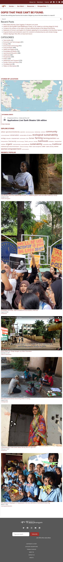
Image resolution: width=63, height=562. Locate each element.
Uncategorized (7, 64)
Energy (5, 44)
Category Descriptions (31, 546)
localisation (51, 141)
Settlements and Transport (11, 60)
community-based (5, 135)
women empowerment (11, 149)
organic (9, 144)
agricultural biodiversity (13, 132)
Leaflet (48, 110)
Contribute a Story (31, 543)
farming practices (49, 138)
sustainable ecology (47, 144)
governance (31, 141)
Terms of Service (31, 549)
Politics (5, 58)
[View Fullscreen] (60, 82)
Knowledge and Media (9, 51)
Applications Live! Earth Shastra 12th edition (27, 120)
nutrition (3, 144)
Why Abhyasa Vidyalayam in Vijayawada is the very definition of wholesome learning (25, 503)
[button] (48, 6)
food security (12, 141)
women (56, 146)
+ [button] (3, 82)
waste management (36, 146)
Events (47, 2)
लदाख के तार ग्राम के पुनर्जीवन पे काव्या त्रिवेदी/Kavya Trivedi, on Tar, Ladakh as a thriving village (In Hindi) (30, 26)
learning (35, 141)
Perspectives (42, 6)
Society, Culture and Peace (11, 62)
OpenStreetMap (54, 110)
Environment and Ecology (10, 46)
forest (26, 141)
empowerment (15, 138)
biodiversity (37, 132)
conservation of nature (26, 135)
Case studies (7, 40)
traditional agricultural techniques (10, 146)
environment (23, 138)
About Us (32, 2)
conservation (14, 135)
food (58, 138)
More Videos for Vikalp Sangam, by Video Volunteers (16, 351)
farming (39, 138)
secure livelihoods (25, 144)
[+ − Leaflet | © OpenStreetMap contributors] (31, 95)
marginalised (58, 141)
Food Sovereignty (20, 141)
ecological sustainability (45, 134)
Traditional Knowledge (24, 146)
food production (4, 141)
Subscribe (34, 534)
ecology (3, 138)
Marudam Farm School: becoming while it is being (15, 398)
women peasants (25, 149)
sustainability (36, 144)
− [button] (3, 85)
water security (50, 146)
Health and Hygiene (9, 49)
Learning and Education (10, 53)
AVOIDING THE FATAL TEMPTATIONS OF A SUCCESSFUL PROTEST (19, 310)
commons (43, 132)
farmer (31, 138)
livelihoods (43, 141)
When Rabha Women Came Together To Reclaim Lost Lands (20, 24)
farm (27, 138)
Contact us (31, 554)
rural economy (17, 144)
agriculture (22, 132)
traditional (56, 144)
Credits (31, 557)
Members (40, 2)
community (51, 131)
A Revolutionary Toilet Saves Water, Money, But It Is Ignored (18, 447)
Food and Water (8, 47)
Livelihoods (6, 55)
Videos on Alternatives (9, 66)
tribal (30, 146)
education (8, 138)
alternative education (30, 132)
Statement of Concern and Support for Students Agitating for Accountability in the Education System (32, 30)
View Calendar (6, 124)
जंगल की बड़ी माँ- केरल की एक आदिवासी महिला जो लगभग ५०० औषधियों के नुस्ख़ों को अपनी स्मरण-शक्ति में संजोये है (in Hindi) (29, 195)
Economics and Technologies (11, 42)
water (43, 146)
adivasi (3, 132)
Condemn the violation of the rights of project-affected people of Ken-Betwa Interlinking (29, 28)
